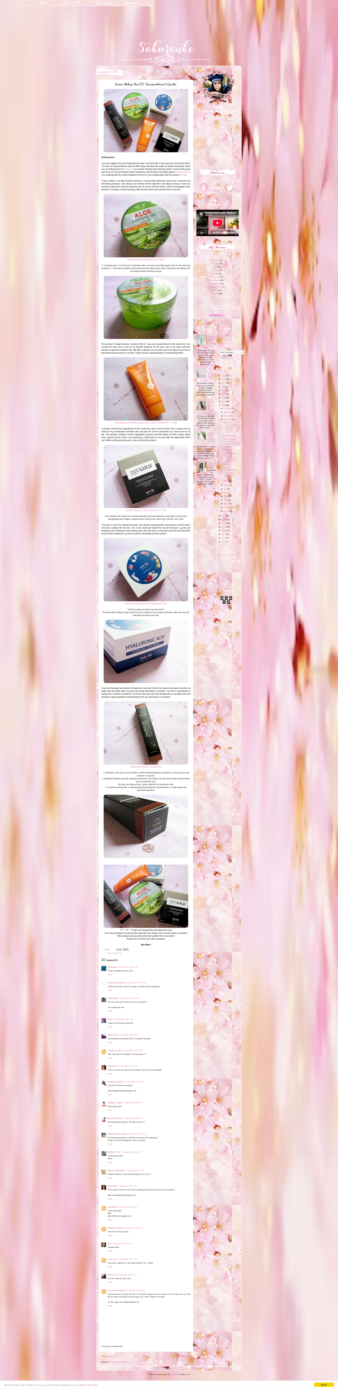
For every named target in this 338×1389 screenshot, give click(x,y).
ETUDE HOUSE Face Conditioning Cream (208, 342)
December (228, 408)
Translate (230, 358)
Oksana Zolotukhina (116, 1170)
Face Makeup (214, 284)
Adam (110, 1019)
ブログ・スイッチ (229, 335)
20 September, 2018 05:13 (127, 1275)
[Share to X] (122, 949)
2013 (224, 530)
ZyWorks (175, 1374)
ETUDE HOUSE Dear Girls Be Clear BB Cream (208, 438)
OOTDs (215, 290)
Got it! (324, 1384)
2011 (224, 538)
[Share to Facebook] (125, 949)
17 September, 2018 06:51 (136, 1134)
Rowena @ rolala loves (117, 983)
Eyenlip (183, 175)
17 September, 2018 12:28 (130, 1152)
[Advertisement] (20, 16)
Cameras (215, 274)
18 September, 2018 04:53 (127, 1207)
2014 (224, 527)
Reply (110, 974)
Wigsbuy (226, 450)
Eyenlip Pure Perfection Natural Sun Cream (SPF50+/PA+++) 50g (146, 423)
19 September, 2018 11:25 (133, 1228)
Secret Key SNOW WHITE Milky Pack (209, 375)
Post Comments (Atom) (120, 1362)
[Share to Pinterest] (127, 949)
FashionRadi (113, 998)
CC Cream (215, 270)
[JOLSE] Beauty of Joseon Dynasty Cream (229, 442)
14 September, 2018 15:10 (128, 967)
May (226, 496)
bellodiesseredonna (115, 1228)
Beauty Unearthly (115, 1118)
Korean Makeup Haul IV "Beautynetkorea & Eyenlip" (229, 456)
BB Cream (215, 263)
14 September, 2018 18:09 (129, 998)
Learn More (92, 1384)
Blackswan (112, 1275)
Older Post (184, 1356)
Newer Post (108, 1356)
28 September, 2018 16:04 (134, 1290)
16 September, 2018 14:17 (133, 1103)
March (226, 504)
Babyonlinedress (229, 436)
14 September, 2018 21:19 (123, 1019)
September (228, 419)
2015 (224, 523)
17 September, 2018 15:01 (135, 1170)
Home (146, 1356)
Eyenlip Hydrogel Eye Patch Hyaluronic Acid (146, 603)
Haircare (110, 953)
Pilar (110, 1243)
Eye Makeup (214, 280)
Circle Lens (214, 277)
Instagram (128, 169)
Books (214, 267)
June (226, 492)
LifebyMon (112, 1207)
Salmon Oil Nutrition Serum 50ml (146, 767)
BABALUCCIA (114, 1152)
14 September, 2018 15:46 (136, 983)
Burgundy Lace (229, 480)
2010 (224, 542)
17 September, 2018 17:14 (127, 1186)
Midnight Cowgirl (115, 1103)
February (227, 507)
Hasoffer (226, 464)
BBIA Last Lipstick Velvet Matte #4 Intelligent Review (230, 427)
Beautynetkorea (182, 172)
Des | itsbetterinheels (116, 1290)
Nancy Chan (113, 1035)
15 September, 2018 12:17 (133, 1050)
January (227, 511)
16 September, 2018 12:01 (134, 1082)
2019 (224, 401)
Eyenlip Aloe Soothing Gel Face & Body (146, 259)
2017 (224, 516)
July (225, 489)
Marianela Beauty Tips (117, 1134)
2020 (224, 398)
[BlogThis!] (120, 949)
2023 (224, 387)
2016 (224, 519)
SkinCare (118, 953)
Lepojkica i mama (115, 1050)
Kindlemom (112, 967)
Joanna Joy (112, 1259)
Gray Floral (211, 464)
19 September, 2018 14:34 (122, 1243)
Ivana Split (112, 1186)
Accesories (215, 260)
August (227, 485)
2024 (224, 383)
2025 (224, 379)
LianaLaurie (113, 1066)
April (226, 500)
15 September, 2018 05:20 (128, 1035)
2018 (224, 405)
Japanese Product (214, 287)
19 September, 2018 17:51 (127, 1259)
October (227, 416)
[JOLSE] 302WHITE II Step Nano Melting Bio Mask (229, 472)
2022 (224, 390)
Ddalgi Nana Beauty (116, 1082)
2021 (224, 394)
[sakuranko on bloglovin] (216, 317)
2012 (224, 534)
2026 (224, 376)
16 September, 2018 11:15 (128, 1066)
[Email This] (117, 949)
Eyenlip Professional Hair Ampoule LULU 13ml (146, 510)
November (228, 412)
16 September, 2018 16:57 (132, 1118)
